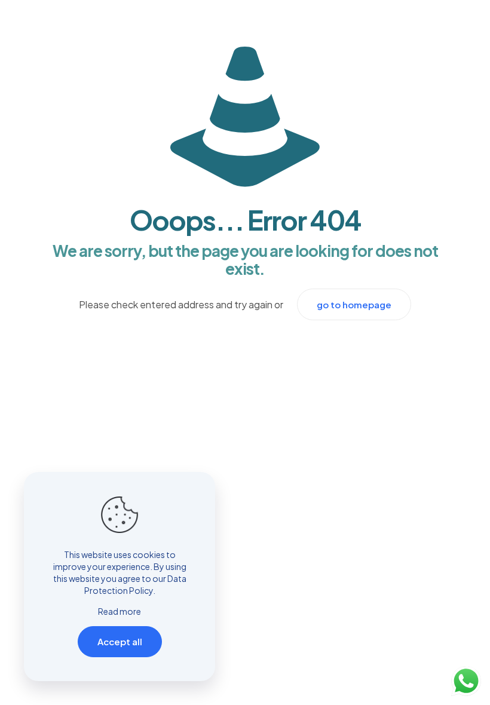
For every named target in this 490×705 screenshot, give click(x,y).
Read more (119, 611)
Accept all (119, 641)
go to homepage (354, 304)
